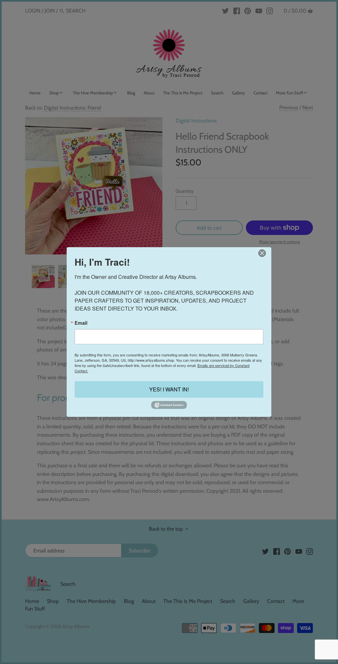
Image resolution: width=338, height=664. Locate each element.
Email (81, 322)
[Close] (261, 253)
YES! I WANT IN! (169, 389)
